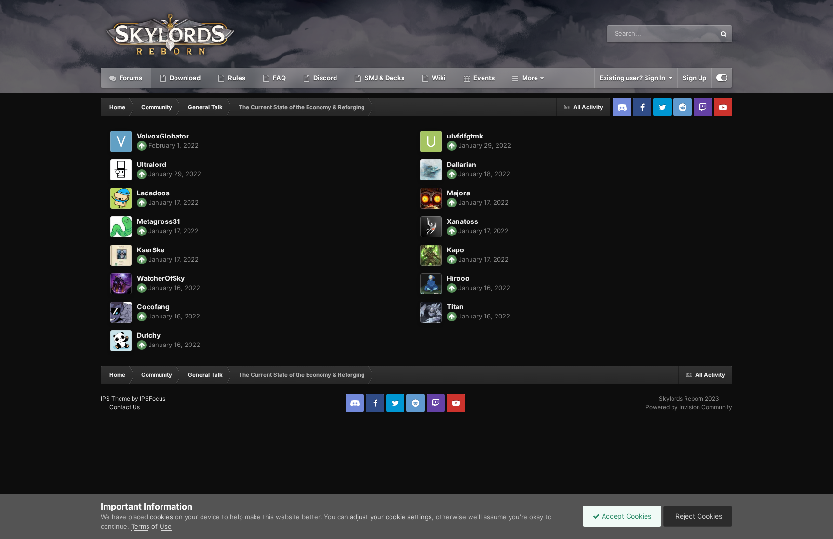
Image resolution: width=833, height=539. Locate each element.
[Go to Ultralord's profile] (121, 169)
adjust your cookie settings (391, 517)
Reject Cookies (697, 516)
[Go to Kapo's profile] (431, 255)
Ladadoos (153, 193)
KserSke (150, 250)
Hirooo (458, 278)
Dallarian (461, 164)
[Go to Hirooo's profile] (431, 283)
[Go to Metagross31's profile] (121, 226)
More (530, 78)
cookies (161, 517)
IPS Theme (115, 398)
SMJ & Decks (383, 78)
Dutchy (149, 335)
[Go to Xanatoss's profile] (431, 226)
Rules (236, 78)
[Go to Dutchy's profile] (121, 340)
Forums (130, 78)
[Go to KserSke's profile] (121, 255)
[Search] (723, 33)
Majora (458, 193)
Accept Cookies (625, 516)
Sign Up (694, 78)
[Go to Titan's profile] (431, 312)
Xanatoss (462, 221)
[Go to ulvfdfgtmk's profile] (431, 141)
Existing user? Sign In (634, 78)
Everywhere (686, 33)
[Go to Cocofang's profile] (121, 312)
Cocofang (153, 307)
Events (483, 78)
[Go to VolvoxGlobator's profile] (121, 141)
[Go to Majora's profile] (431, 198)
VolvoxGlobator (163, 136)
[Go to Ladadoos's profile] (121, 198)
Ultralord (151, 164)
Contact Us (124, 407)
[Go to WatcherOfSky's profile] (121, 283)
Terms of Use (151, 526)
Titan (455, 307)
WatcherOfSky (161, 278)
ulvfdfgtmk (465, 136)
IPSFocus (152, 398)
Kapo (455, 250)
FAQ (278, 78)
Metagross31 (158, 221)
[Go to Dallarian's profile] (431, 169)
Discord (324, 78)
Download (184, 78)
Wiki (438, 78)
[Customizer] (722, 78)
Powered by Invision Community (688, 407)
